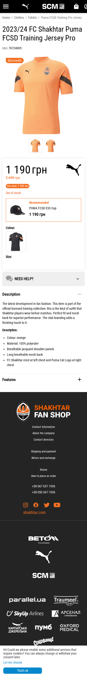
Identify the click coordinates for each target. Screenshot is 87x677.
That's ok (22, 670)
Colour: (10, 228)
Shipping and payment (43, 451)
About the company (43, 433)
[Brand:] (73, 170)
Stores (43, 469)
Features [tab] (9, 379)
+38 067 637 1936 (43, 486)
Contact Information (43, 427)
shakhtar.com (34, 512)
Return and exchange (43, 458)
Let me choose (12, 662)
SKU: (5, 48)
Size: (9, 257)
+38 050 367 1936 (43, 492)
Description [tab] (11, 294)
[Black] (16, 242)
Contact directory (44, 439)
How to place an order (43, 476)
